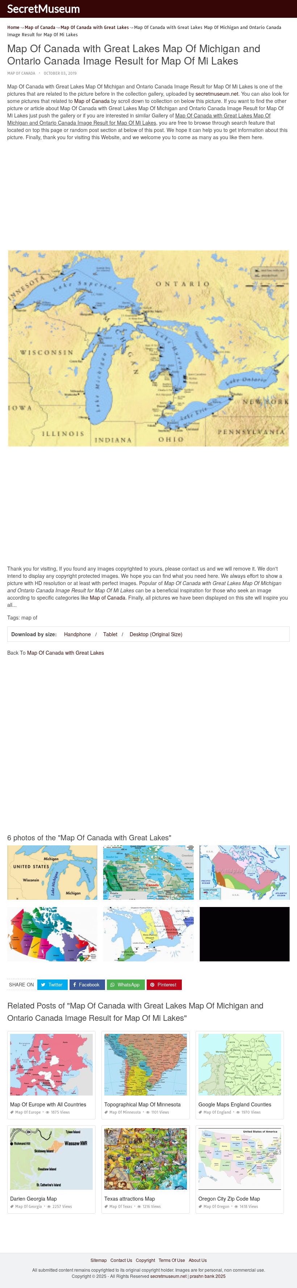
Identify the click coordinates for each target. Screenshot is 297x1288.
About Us (198, 1260)
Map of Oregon (216, 1206)
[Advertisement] (148, 197)
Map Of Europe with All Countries (48, 1104)
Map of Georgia (28, 1206)
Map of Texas (120, 1206)
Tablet (110, 634)
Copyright (145, 1260)
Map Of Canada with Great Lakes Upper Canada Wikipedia (163, 955)
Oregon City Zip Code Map (229, 1198)
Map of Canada (21, 73)
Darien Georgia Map (33, 1198)
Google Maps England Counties (234, 1104)
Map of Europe (28, 1112)
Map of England (217, 1112)
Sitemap (99, 1260)
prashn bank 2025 (208, 1276)
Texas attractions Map (129, 1198)
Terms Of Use (172, 1260)
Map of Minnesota (125, 1112)
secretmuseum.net (217, 93)
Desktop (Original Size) (156, 634)
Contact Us (121, 1260)
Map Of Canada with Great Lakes (65, 652)
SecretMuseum (43, 8)
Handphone (77, 634)
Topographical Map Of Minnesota (142, 1104)
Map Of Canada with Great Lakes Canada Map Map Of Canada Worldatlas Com (183, 893)
